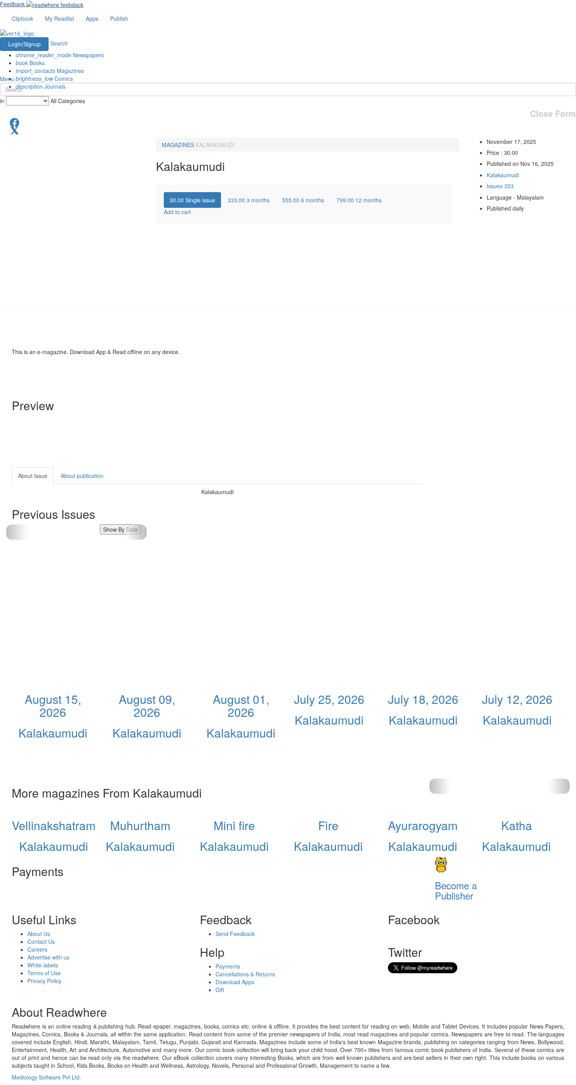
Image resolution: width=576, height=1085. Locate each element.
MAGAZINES (178, 145)
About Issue (32, 476)
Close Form (553, 113)
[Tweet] (288, 130)
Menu (7, 79)
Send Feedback (235, 934)
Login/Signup (24, 44)
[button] (136, 532)
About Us (38, 934)
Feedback (12, 4)
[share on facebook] (288, 122)
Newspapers (60, 55)
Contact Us (41, 941)
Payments (228, 966)
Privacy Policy (44, 981)
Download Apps (235, 982)
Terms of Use (44, 973)
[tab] (192, 200)
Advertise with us (48, 957)
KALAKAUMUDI (215, 145)
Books (30, 63)
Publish (119, 18)
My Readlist (59, 18)
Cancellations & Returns (245, 974)
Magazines (50, 71)
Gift (220, 990)
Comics (44, 78)
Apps (92, 18)
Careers (37, 949)
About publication (82, 476)
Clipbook (22, 18)
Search (59, 43)
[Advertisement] (493, 516)
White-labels (42, 965)
